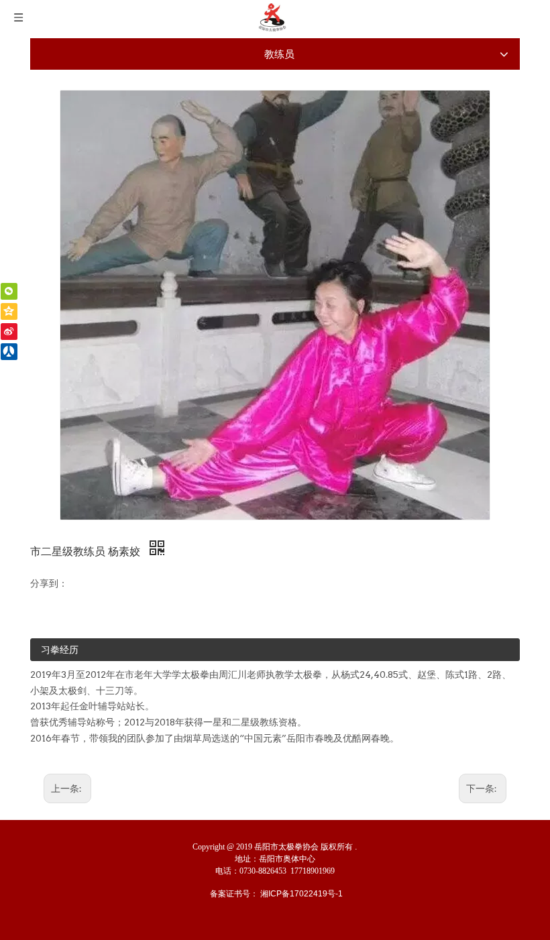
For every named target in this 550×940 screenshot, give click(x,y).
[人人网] (9, 351)
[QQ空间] (9, 311)
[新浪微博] (9, 331)
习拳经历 (59, 649)
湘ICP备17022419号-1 (301, 893)
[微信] (9, 291)
